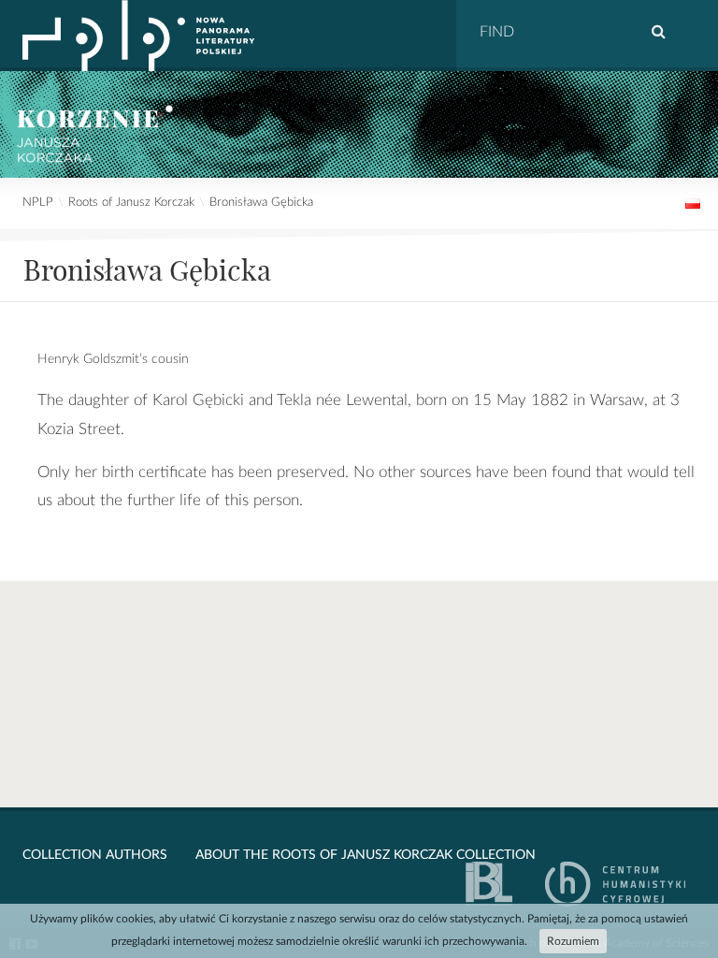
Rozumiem (573, 941)
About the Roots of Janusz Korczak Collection (365, 855)
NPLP (37, 202)
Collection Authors (94, 855)
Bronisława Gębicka (261, 202)
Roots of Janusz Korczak (131, 202)
